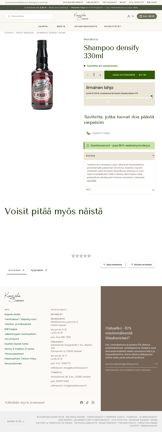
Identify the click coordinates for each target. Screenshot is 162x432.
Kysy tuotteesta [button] (114, 264)
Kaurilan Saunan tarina (16, 343)
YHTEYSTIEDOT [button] (59, 309)
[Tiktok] (87, 402)
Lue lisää (91, 180)
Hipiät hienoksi (25, 32)
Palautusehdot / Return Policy (20, 358)
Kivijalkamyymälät (73, 2)
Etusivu (9, 32)
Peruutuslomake (13, 363)
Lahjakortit (93, 2)
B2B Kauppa (11, 329)
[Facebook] (81, 402)
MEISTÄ (61, 26)
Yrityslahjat (110, 2)
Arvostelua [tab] (14, 270)
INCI (88, 189)
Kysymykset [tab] (37, 270)
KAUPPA (43, 26)
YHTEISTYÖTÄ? (112, 26)
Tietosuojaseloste (14, 353)
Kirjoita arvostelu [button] (143, 264)
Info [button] (7, 309)
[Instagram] (93, 402)
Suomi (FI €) (14, 421)
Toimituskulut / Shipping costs (20, 319)
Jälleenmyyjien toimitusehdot (20, 334)
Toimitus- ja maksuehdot (18, 324)
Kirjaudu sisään (12, 314)
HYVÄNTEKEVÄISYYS (86, 26)
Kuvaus (90, 155)
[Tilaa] (154, 363)
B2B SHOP (152, 2)
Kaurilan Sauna (48, 417)
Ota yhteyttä (136, 2)
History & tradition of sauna (19, 348)
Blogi (123, 2)
